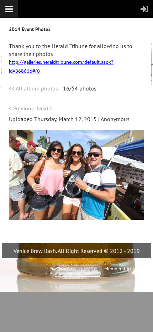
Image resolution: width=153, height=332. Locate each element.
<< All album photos (33, 88)
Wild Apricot (89, 268)
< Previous (21, 108)
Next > (45, 108)
